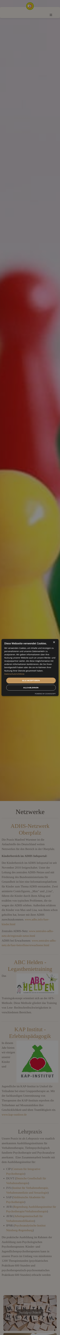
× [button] (54, 642)
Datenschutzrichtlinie (14, 674)
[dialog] (30, 667)
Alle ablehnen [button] (31, 687)
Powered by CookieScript (45, 694)
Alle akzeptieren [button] (31, 680)
